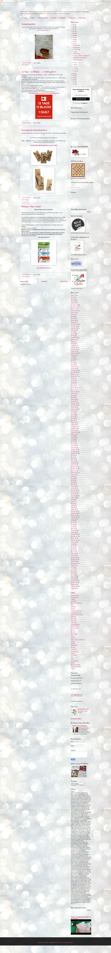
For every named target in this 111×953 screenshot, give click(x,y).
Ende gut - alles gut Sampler (77, 614)
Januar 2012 (73, 578)
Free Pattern (73, 618)
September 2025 (74, 310)
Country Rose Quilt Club (76, 610)
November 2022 (74, 349)
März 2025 (73, 318)
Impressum (72, 18)
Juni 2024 (73, 333)
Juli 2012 (73, 567)
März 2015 (73, 507)
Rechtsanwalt (74, 794)
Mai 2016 (73, 480)
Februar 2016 (74, 486)
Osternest (73, 637)
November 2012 (74, 559)
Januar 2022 (73, 368)
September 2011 (74, 586)
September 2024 (74, 328)
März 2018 (73, 443)
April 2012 (73, 573)
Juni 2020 (73, 395)
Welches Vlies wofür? (31, 206)
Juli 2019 (73, 412)
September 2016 (74, 472)
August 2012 (73, 565)
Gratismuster (73, 622)
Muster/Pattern (74, 633)
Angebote (73, 599)
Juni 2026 (73, 297)
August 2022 (73, 355)
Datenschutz (82, 18)
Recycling (73, 647)
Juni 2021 (73, 380)
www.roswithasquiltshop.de (43, 30)
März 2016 (73, 484)
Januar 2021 (73, 389)
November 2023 (74, 337)
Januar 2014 (73, 532)
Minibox (72, 630)
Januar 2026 (73, 303)
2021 (73, 35)
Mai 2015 (73, 503)
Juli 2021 (73, 378)
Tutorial (72, 659)
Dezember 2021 (74, 370)
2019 (73, 39)
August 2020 (73, 393)
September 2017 (74, 453)
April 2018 (73, 441)
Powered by (77, 103)
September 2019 (74, 409)
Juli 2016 (73, 476)
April (75, 64)
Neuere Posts (24, 281)
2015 (73, 75)
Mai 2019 (73, 416)
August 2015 (73, 497)
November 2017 (74, 451)
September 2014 (74, 517)
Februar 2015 (74, 509)
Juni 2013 (73, 546)
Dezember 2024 (74, 324)
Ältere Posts (64, 281)
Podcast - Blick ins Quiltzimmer (78, 639)
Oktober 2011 (74, 584)
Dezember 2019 (74, 403)
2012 (73, 82)
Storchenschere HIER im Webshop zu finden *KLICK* (44, 145)
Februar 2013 (74, 553)
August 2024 (73, 330)
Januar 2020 (73, 401)
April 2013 (73, 549)
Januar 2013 (73, 555)
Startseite (25, 18)
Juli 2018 (73, 436)
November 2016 (74, 468)
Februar (75, 68)
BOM (72, 605)
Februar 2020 (74, 399)
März (75, 66)
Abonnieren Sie (81, 99)
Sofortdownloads (43, 18)
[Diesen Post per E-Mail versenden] (34, 63)
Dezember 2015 (74, 490)
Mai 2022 (73, 360)
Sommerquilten (28, 23)
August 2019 (73, 411)
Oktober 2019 (74, 407)
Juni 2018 (73, 438)
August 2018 (73, 434)
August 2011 (73, 588)
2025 (73, 27)
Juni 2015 (73, 501)
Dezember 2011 (74, 580)
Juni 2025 (73, 314)
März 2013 (73, 551)
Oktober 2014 (74, 515)
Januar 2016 (73, 488)
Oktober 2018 (74, 430)
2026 (73, 24)
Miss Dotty (73, 632)
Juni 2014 (73, 522)
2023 (73, 31)
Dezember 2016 (74, 466)
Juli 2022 (73, 357)
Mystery (72, 635)
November (76, 47)
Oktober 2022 (74, 351)
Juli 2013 (73, 544)
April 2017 (73, 459)
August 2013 (73, 542)
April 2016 (73, 482)
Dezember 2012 (74, 557)
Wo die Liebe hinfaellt (75, 664)
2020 (73, 37)
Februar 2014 (74, 530)
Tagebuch (73, 653)
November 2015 (74, 492)
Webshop (27, 64)
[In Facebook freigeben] (38, 63)
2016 (73, 73)
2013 (73, 79)
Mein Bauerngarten (75, 628)
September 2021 (74, 376)
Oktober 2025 (74, 308)
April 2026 (73, 299)
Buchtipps (73, 608)
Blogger (71, 942)
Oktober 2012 (74, 561)
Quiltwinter (73, 643)
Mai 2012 (73, 571)
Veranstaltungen (74, 660)
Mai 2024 (73, 335)
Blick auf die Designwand (76, 603)
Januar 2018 (73, 447)
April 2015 (73, 505)
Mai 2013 (73, 547)
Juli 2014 (73, 520)
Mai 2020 (73, 397)
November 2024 (74, 326)
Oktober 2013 (74, 538)
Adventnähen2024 (75, 595)
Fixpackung (73, 616)
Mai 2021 (73, 382)
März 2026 (73, 301)
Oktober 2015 (74, 493)
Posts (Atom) (28, 284)
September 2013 (74, 540)
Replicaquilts (73, 649)
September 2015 (74, 495)
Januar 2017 (73, 465)
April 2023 (73, 343)
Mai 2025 (73, 316)
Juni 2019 (73, 414)
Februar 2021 (74, 387)
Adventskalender (74, 597)
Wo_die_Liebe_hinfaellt (76, 666)
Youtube (72, 668)
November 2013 (74, 536)
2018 (73, 41)
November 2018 (74, 428)
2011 (73, 84)
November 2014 (74, 513)
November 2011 (74, 582)
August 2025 (73, 312)
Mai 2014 (73, 524)
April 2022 (73, 362)
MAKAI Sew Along (75, 626)
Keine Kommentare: (26, 62)
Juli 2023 (73, 341)
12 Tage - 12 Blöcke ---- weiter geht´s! (38, 71)
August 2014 (73, 519)
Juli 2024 (73, 331)
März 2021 (73, 386)
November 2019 (74, 405)
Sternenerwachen (74, 651)
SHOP (32, 18)
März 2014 (73, 528)
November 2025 (74, 306)
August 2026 (73, 295)
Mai (74, 62)
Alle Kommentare (76, 187)
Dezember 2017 (74, 449)
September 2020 (74, 391)
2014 (73, 77)
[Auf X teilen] (37, 63)
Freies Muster (74, 620)
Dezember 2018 (74, 426)
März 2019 (73, 420)
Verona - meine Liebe (83, 726)
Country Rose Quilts (38, 7)
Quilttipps (63, 18)
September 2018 (74, 432)
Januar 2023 (73, 345)
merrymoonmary (60, 942)
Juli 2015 (73, 499)
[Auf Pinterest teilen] (39, 63)
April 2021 (73, 384)
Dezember (76, 45)
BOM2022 (73, 607)
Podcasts (73, 641)
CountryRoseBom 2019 (76, 612)
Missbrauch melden (76, 718)
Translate (81, 785)
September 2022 (74, 353)
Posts (74, 185)
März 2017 (73, 461)
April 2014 (73, 526)
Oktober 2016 (74, 470)
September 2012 (74, 563)
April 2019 (73, 418)
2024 (73, 29)
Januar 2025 (73, 322)
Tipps (72, 657)
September (76, 49)
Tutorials (53, 18)
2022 (73, 33)
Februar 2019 (74, 422)
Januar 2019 (73, 424)
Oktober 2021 (74, 374)
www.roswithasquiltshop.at (76, 694)
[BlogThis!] (35, 63)
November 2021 (74, 372)
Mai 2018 (73, 439)
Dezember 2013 (74, 534)
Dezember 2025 (74, 304)
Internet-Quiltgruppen (75, 624)
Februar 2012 (74, 576)
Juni (75, 51)
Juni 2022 (73, 359)
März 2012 (73, 575)
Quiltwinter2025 (74, 645)
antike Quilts (73, 601)
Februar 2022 (74, 366)
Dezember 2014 (74, 511)
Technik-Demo (74, 655)
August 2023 (73, 339)
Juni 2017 (73, 455)
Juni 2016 (73, 478)
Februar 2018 (74, 445)
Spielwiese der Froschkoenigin (79, 725)
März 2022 (73, 364)
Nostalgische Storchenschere (34, 129)
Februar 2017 (74, 463)
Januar (75, 70)
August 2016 (73, 474)
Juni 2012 (73, 569)
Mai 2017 (73, 457)
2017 (73, 43)
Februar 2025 (74, 320)
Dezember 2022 (74, 347)
